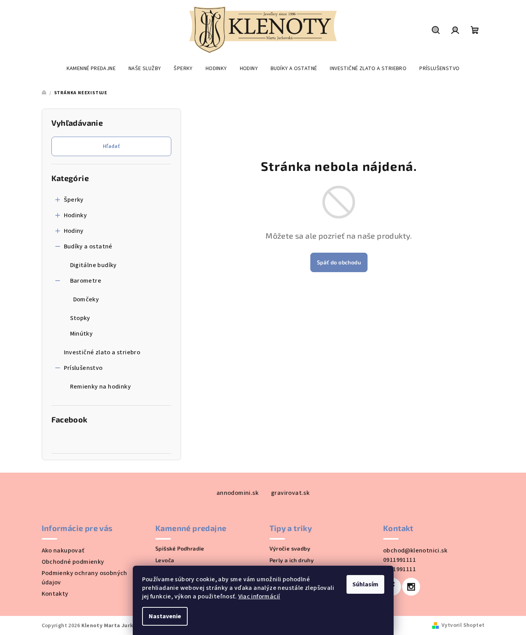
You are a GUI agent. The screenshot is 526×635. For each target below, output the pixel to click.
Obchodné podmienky (73, 562)
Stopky (80, 318)
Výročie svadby (290, 548)
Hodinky (75, 215)
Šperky (74, 199)
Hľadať (111, 146)
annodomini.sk (237, 493)
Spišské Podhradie (179, 548)
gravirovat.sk (290, 493)
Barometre (86, 280)
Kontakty (55, 593)
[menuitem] (91, 68)
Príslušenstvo (83, 368)
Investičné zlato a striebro (102, 352)
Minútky (81, 333)
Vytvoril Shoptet (463, 625)
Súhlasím (365, 584)
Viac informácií (259, 596)
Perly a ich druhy (291, 560)
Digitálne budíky (93, 265)
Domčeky (86, 299)
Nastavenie (165, 616)
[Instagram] (411, 587)
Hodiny (74, 231)
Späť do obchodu (339, 262)
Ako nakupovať (63, 550)
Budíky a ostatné (88, 246)
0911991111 (399, 560)
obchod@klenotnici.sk (415, 550)
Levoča (164, 560)
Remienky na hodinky (100, 386)
